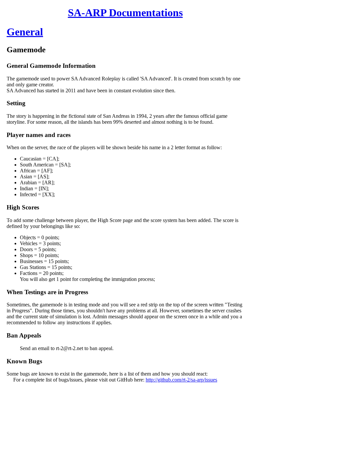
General (25, 32)
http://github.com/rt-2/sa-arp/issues (181, 380)
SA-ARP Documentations (125, 13)
